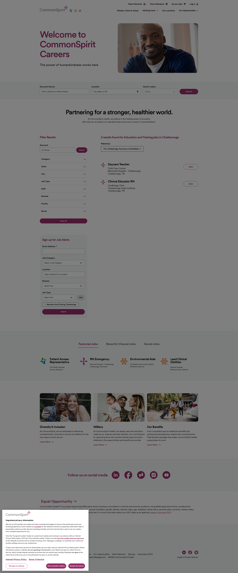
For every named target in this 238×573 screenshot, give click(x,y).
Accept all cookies (77, 566)
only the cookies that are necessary (70, 538)
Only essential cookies (56, 566)
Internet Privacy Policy (16, 559)
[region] (45, 540)
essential (37, 527)
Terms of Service (36, 559)
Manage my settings (16, 566)
